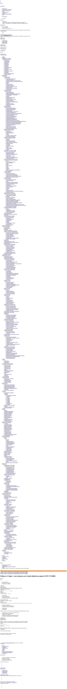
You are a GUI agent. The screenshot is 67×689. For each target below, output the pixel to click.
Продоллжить (3, 629)
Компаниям (4, 647)
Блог (3, 14)
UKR (4, 32)
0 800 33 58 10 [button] (2, 668)
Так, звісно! (6, 35)
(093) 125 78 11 (4, 43)
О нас (3, 11)
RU (7, 32)
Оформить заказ (3, 54)
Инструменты (4, 565)
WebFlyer (15, 682)
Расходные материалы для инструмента (9, 566)
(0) (0, 579)
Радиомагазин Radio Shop (6, 564)
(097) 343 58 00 (4, 41)
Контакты (4, 560)
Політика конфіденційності (10, 642)
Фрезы (3, 567)
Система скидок (5, 558)
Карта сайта (4, 653)
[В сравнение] (1, 580)
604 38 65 (3, 47)
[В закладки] (0, 580)
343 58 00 (3, 45)
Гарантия (3, 13)
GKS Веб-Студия (10, 682)
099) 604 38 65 (4, 42)
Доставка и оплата (5, 12)
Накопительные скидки (6, 10)
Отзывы (3, 649)
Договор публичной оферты (7, 9)
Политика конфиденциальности (7, 651)
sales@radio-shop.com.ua (4, 674)
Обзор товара (4, 608)
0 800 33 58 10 (4, 40)
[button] (2, 19)
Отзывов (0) (4, 609)
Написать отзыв (3, 618)
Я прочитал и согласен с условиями (12, 642)
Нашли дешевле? (3, 587)
